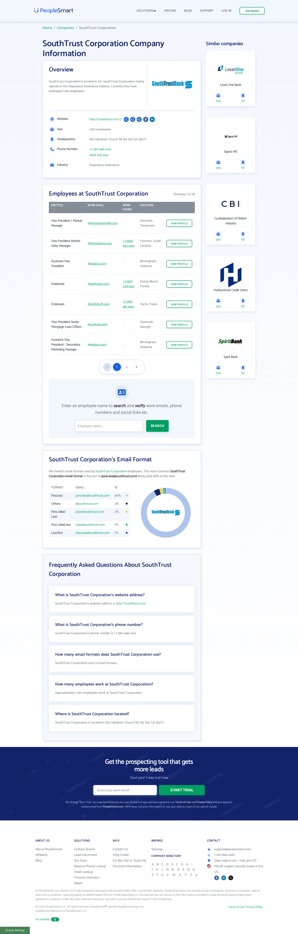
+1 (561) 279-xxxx (128, 284)
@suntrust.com (97, 324)
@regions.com (97, 263)
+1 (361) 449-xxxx (100, 149)
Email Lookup (83, 872)
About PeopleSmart (48, 849)
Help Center (121, 855)
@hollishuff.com (98, 304)
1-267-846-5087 (224, 855)
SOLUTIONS (145, 11)
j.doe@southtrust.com (90, 525)
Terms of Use (183, 802)
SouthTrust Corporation (111, 471)
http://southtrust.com (103, 119)
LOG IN (227, 11)
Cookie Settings (15, 930)
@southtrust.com (87, 503)
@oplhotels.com (98, 284)
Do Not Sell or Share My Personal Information (129, 863)
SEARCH (157, 426)
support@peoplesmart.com (232, 849)
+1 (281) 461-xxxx (128, 304)
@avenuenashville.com (103, 223)
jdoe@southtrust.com (90, 512)
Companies (65, 28)
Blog (38, 860)
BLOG (188, 11)
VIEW (179, 224)
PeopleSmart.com (113, 806)
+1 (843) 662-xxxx (128, 243)
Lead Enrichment (85, 855)
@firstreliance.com (100, 243)
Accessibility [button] (42, 919)
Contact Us (120, 849)
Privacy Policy (204, 802)
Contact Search (84, 849)
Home (47, 28)
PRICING (170, 11)
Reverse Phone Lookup (90, 866)
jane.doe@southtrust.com (93, 495)
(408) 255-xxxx (98, 155)
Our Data (80, 860)
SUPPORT (206, 11)
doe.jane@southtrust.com (93, 533)
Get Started (252, 11)
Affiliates (41, 855)
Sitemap (156, 849)
